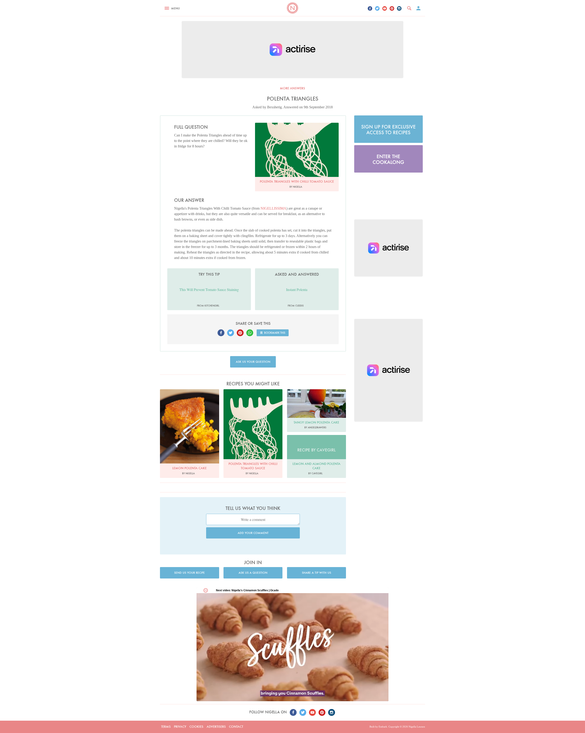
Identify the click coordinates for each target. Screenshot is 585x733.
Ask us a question (253, 573)
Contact (236, 727)
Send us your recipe (189, 573)
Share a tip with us (316, 573)
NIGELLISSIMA (273, 208)
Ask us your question (253, 362)
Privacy (180, 727)
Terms (166, 727)
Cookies (196, 727)
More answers (292, 88)
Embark (383, 726)
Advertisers (216, 727)
